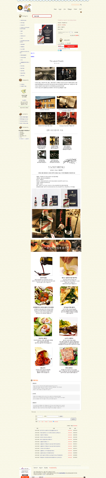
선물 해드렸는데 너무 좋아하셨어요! (47, 452)
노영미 (44, 474)
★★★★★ (56, 421)
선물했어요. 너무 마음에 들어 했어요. (47, 450)
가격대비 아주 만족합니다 (45, 448)
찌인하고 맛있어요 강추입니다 (46, 437)
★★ (42, 421)
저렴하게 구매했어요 (44, 434)
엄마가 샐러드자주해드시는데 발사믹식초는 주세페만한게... (51, 455)
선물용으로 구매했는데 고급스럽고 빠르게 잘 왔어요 (50, 443)
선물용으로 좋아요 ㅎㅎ (44, 441)
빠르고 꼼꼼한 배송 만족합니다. (46, 439)
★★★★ (50, 421)
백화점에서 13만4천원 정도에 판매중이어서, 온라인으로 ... (51, 457)
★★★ (46, 421)
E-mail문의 (24, 100)
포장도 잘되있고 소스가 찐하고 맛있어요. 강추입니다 (50, 432)
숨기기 (84, 477)
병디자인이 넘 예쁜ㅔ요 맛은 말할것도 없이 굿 (49, 430)
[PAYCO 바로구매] (71, 46)
